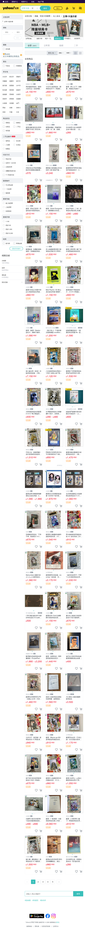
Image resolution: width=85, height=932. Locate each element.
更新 (57, 922)
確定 (17, 38)
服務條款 (29, 926)
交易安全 (56, 926)
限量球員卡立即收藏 (59, 38)
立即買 (47, 45)
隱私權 (37, 926)
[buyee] (12, 55)
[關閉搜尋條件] (32, 8)
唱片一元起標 (49, 38)
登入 (58, 8)
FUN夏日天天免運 (69, 38)
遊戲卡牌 (39, 38)
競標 (61, 45)
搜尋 (78, 894)
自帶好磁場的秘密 (30, 38)
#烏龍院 (35, 900)
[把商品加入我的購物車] (40, 99)
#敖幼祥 (43, 900)
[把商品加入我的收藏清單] (36, 99)
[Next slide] (41, 72)
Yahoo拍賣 (11, 8)
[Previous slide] (26, 72)
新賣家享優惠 (78, 38)
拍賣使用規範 (46, 926)
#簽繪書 (28, 900)
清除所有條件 (16, 248)
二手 (76, 45)
